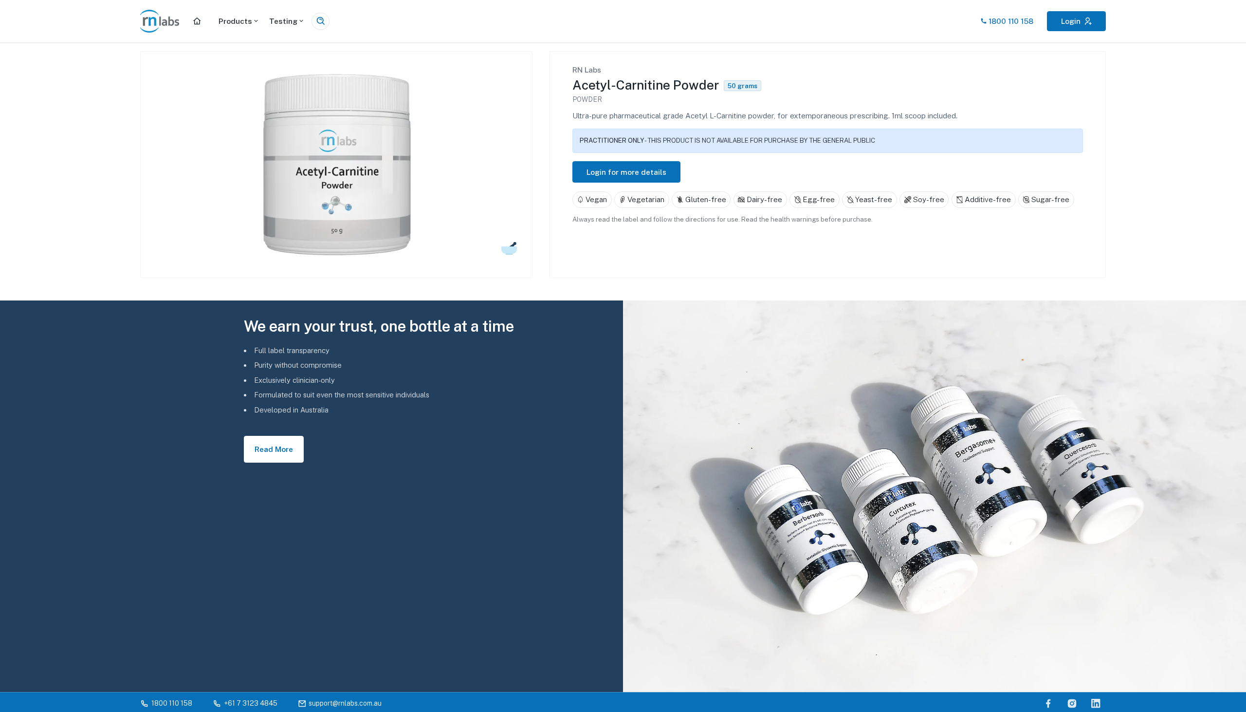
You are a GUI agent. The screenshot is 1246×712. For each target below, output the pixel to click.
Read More (274, 449)
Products (235, 21)
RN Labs (586, 69)
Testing (283, 21)
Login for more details (626, 172)
